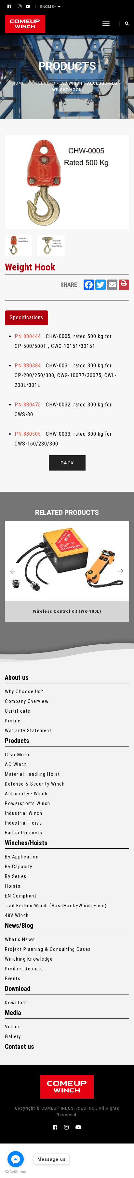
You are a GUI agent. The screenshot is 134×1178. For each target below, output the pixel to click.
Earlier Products (23, 833)
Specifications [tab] (26, 317)
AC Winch (71, 83)
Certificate (18, 711)
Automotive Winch (26, 794)
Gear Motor (18, 755)
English (48, 6)
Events (12, 978)
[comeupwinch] (25, 24)
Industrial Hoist (23, 823)
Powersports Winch (27, 803)
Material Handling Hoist (32, 774)
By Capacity (19, 867)
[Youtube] (27, 6)
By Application (22, 857)
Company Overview (27, 701)
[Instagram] (19, 6)
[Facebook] (10, 6)
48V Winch (17, 915)
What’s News (20, 939)
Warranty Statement (28, 730)
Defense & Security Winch (35, 784)
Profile (13, 721)
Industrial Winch (23, 813)
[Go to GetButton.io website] (15, 1171)
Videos (13, 1027)
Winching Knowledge (29, 959)
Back (67, 462)
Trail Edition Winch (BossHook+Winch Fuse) (56, 906)
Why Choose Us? (24, 691)
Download (16, 1003)
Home (18, 83)
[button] (13, 571)
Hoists (12, 886)
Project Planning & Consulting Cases (48, 949)
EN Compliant (20, 896)
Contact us (19, 1046)
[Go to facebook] (15, 1159)
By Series (16, 876)
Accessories (102, 83)
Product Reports (24, 969)
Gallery (13, 1036)
